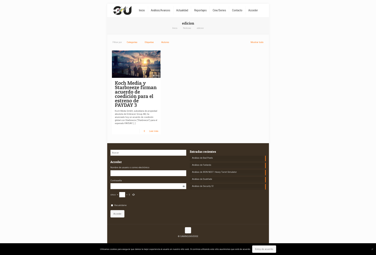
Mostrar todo (257, 42)
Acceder (117, 213)
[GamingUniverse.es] (122, 10)
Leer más (153, 131)
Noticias (187, 28)
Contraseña (116, 180)
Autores (165, 42)
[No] (372, 249)
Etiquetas (149, 42)
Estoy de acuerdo (264, 249)
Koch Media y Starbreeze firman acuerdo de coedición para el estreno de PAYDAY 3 (136, 94)
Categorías (132, 42)
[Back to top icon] (188, 230)
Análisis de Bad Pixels (202, 158)
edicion (200, 28)
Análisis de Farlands (201, 165)
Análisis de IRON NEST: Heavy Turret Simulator (214, 172)
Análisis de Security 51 (203, 186)
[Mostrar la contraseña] (183, 186)
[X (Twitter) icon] (188, 241)
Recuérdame (120, 205)
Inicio (174, 28)
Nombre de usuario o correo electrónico (129, 167)
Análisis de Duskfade (202, 179)
